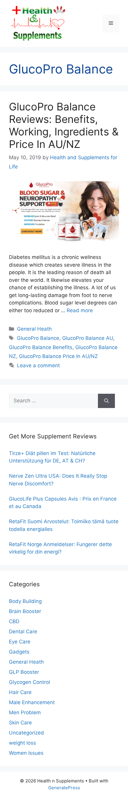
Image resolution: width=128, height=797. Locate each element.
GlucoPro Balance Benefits (40, 347)
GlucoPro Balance (38, 338)
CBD (14, 621)
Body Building (25, 601)
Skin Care (20, 723)
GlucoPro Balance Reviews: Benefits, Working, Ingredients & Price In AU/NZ (63, 125)
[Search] (106, 401)
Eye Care (19, 642)
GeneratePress (64, 787)
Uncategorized (26, 733)
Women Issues (26, 753)
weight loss (22, 743)
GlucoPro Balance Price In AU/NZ (58, 356)
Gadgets (19, 652)
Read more (80, 310)
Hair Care (20, 692)
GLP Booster (24, 672)
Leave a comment (38, 365)
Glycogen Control (29, 682)
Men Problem (25, 712)
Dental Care (23, 632)
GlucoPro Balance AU (87, 338)
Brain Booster (25, 611)
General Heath (34, 329)
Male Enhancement (32, 702)
